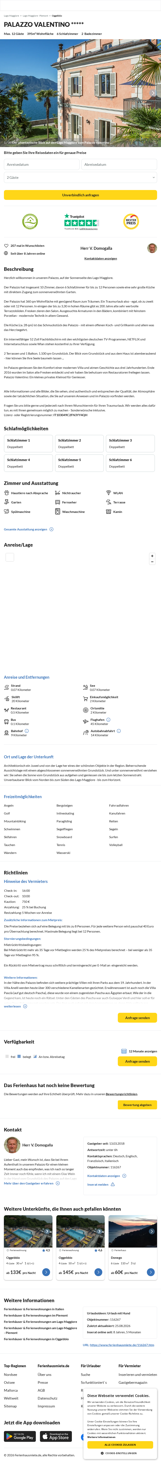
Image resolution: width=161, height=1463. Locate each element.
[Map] (80, 609)
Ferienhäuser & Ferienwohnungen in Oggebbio (36, 1339)
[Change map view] (10, 557)
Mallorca (11, 1390)
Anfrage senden (137, 1018)
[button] (146, 5)
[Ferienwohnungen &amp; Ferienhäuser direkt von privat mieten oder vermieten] (7, 5)
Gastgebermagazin (133, 1382)
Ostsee (9, 1382)
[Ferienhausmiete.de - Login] (137, 5)
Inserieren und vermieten (138, 1374)
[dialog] (120, 1423)
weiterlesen (12, 1006)
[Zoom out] (152, 562)
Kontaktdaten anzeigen (100, 258)
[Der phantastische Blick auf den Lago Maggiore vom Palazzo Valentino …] (80, 93)
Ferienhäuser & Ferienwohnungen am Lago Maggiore (40, 1321)
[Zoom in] (152, 556)
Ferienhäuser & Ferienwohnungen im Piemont (36, 1315)
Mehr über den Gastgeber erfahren (28, 1183)
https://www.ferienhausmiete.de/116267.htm (122, 1345)
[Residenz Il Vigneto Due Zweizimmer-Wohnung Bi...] (28, 1231)
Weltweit (11, 1398)
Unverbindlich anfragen (80, 195)
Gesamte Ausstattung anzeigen (25, 529)
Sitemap (10, 1406)
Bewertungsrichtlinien (121, 1094)
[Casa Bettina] (133, 1231)
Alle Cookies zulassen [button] (120, 1444)
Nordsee (10, 1374)
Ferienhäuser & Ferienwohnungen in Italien (34, 1309)
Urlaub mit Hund (118, 1313)
